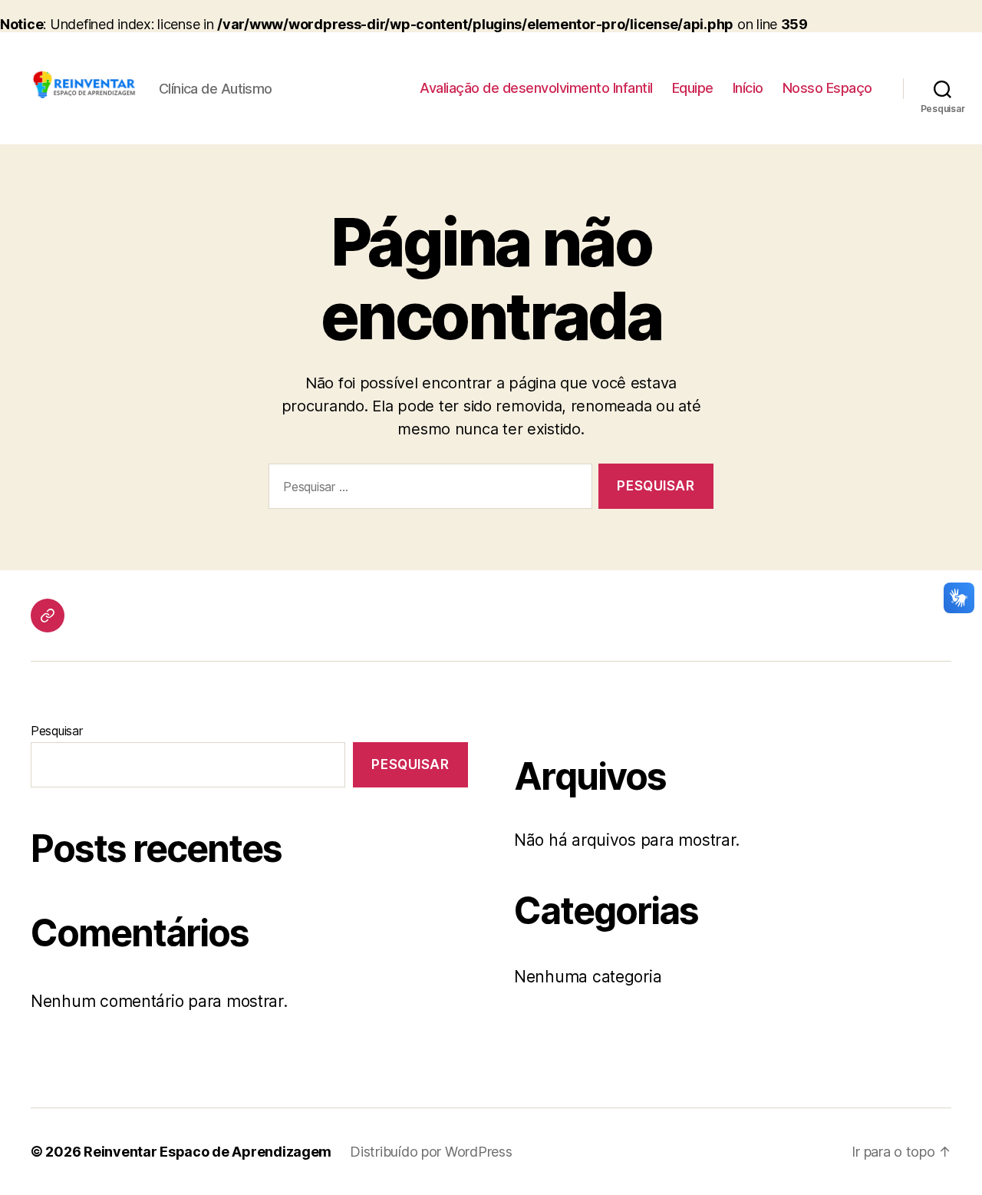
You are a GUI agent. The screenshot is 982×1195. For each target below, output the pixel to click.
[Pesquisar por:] (427, 489)
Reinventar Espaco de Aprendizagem (207, 1152)
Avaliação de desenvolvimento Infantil (536, 88)
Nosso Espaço (827, 88)
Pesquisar (57, 730)
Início (748, 88)
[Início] (47, 615)
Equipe (692, 88)
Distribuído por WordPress (431, 1152)
